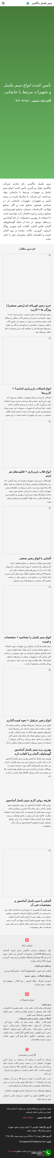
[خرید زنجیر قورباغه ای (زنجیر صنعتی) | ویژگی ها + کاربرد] (27, 255)
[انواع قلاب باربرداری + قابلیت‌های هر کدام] (27, 421)
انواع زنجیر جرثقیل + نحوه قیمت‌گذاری (29, 720)
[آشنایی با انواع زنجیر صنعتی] (27, 508)
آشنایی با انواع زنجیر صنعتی (35, 558)
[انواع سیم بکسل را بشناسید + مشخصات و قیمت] (27, 587)
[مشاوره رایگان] (48, 1152)
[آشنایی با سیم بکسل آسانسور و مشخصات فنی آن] (27, 851)
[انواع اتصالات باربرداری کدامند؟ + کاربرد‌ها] (27, 338)
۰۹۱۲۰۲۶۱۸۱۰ (22, 100)
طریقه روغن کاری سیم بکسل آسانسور (28, 800)
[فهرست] (3, 3)
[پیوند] (27, 3)
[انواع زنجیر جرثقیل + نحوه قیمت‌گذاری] (27, 670)
